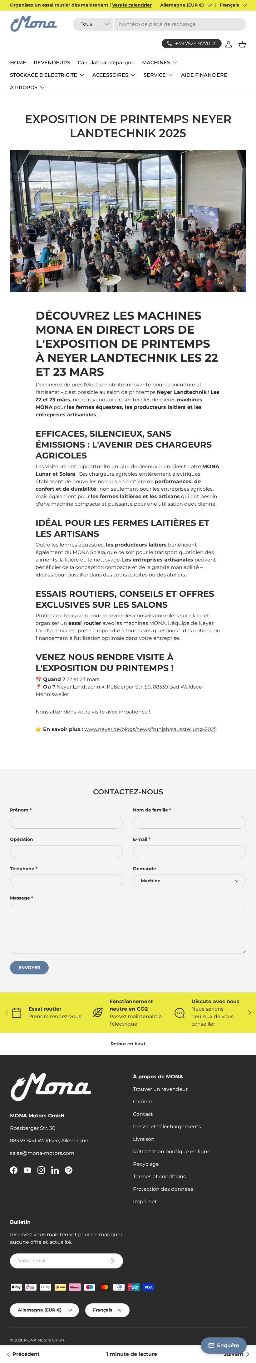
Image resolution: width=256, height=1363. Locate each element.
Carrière (142, 1102)
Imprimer (145, 1201)
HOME (18, 63)
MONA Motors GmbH (44, 1340)
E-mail (140, 839)
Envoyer (29, 967)
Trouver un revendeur (160, 1089)
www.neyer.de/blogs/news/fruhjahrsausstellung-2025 (150, 729)
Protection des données (163, 1189)
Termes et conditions (159, 1176)
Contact (143, 1114)
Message (20, 898)
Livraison (144, 1139)
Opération (21, 839)
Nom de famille (150, 810)
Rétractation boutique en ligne (171, 1152)
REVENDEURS (52, 63)
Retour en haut (128, 1044)
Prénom (19, 810)
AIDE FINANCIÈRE (204, 75)
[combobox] (159, 24)
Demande (144, 868)
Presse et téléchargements (167, 1127)
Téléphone (22, 868)
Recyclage (146, 1164)
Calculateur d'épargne (106, 63)
